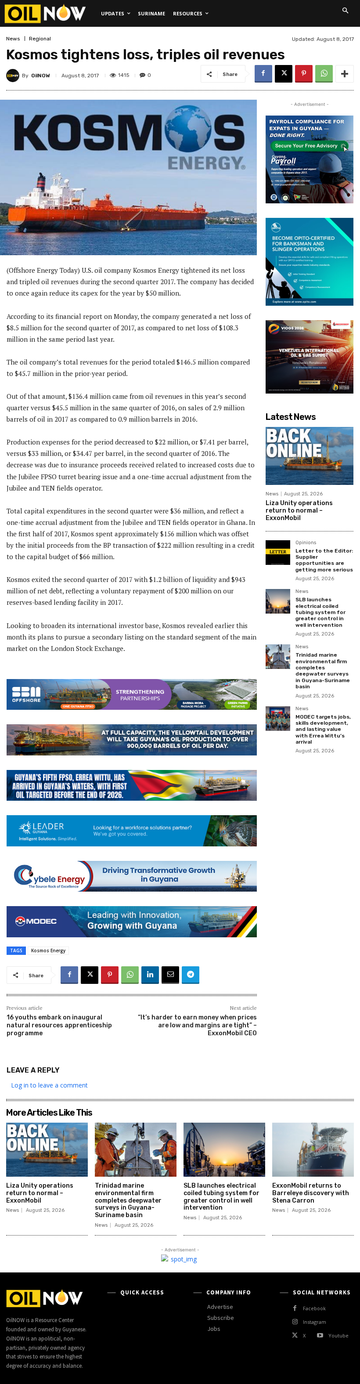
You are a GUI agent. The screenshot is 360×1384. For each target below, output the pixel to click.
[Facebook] (263, 74)
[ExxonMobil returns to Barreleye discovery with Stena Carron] (313, 1150)
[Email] (170, 975)
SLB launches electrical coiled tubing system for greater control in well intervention (320, 612)
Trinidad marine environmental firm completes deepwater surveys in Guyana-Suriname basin (322, 671)
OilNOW (40, 75)
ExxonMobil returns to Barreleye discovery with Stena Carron (310, 1193)
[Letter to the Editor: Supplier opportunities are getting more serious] (278, 552)
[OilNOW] (14, 75)
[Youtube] (319, 1335)
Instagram (314, 1322)
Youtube (338, 1335)
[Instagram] (294, 1321)
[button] (345, 10)
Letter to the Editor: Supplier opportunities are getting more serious (324, 560)
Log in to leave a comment (49, 1085)
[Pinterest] (304, 74)
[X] (283, 74)
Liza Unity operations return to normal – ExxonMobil (299, 510)
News (13, 38)
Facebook (314, 1308)
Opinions (305, 543)
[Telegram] (190, 975)
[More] (344, 74)
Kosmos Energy (48, 950)
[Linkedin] (150, 975)
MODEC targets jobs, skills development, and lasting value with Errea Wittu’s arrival (323, 729)
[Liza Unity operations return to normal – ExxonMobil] (309, 456)
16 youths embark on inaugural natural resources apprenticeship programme (59, 1025)
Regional (40, 38)
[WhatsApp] (324, 74)
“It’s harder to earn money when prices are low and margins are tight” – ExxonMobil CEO (197, 1025)
